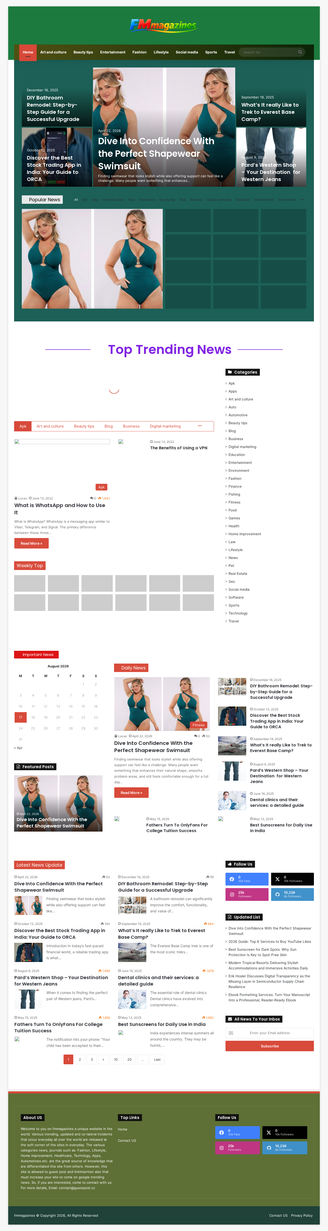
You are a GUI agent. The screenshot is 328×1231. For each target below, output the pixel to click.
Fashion (139, 52)
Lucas (22, 498)
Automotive (147, 200)
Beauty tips (83, 52)
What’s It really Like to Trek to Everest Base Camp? (270, 112)
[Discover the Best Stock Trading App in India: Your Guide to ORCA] (232, 716)
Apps (95, 200)
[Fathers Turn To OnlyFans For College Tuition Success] (116, 818)
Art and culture (53, 52)
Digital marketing (219, 200)
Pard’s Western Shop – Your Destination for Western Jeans (270, 172)
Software (236, 597)
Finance (235, 486)
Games (234, 518)
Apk (85, 200)
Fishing (234, 494)
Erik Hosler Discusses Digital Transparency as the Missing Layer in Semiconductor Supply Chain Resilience (269, 981)
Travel (229, 52)
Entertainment (112, 52)
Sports (211, 52)
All (76, 200)
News (233, 558)
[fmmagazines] (164, 25)
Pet (231, 566)
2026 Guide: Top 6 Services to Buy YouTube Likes (270, 941)
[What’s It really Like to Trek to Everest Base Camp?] (271, 97)
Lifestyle (161, 52)
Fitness (234, 502)
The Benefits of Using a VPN (178, 448)
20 (129, 1059)
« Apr (18, 748)
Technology (238, 613)
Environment (287, 200)
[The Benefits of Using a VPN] (120, 441)
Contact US (127, 1140)
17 (20, 717)
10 (116, 1059)
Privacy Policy (302, 1215)
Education (242, 200)
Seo (232, 581)
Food (233, 510)
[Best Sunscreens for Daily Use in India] (220, 818)
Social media (187, 52)
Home (28, 52)
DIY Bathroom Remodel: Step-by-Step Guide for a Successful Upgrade (53, 108)
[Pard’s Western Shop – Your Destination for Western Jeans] (271, 157)
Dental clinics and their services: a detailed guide (277, 802)
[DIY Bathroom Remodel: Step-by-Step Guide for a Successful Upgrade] (232, 686)
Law (232, 542)
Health (234, 526)
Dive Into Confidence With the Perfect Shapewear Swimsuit (156, 153)
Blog (183, 200)
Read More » (31, 543)
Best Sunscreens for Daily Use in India (281, 828)
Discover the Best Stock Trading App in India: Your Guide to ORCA (54, 168)
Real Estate (238, 574)
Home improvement (245, 534)
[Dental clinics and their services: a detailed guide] (232, 800)
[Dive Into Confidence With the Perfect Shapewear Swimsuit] (164, 127)
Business (196, 200)
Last (157, 1059)
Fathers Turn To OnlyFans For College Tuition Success (177, 828)
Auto (131, 200)
